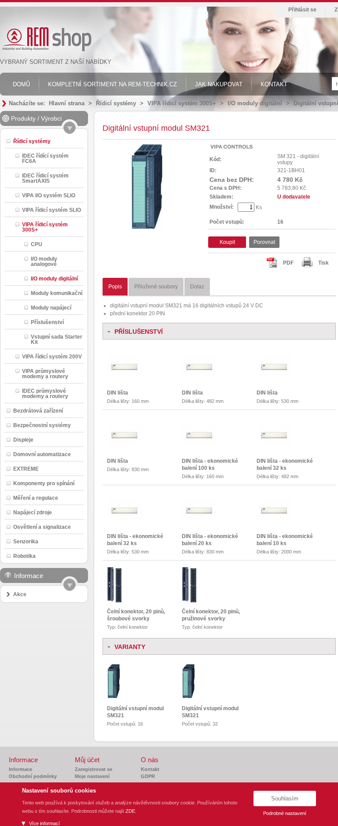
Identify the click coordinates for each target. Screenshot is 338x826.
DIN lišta (117, 393)
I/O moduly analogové (44, 261)
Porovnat (264, 242)
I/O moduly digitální (255, 103)
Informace (20, 769)
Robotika (24, 556)
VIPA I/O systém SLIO (48, 195)
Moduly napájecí (51, 307)
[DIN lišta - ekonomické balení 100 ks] (199, 444)
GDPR (148, 776)
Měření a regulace (35, 498)
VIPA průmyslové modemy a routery (45, 373)
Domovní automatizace (42, 454)
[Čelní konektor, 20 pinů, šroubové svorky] (114, 600)
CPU (36, 244)
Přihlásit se (302, 10)
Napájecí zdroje (32, 512)
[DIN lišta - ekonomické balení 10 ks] (274, 519)
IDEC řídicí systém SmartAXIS (45, 178)
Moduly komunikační (56, 293)
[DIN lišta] (125, 375)
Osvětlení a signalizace (42, 527)
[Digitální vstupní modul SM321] (113, 697)
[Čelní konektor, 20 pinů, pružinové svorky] (189, 600)
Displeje (23, 439)
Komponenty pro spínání (43, 483)
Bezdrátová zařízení (38, 410)
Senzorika (25, 541)
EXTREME (26, 469)
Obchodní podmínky (33, 776)
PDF (288, 263)
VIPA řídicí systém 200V (52, 356)
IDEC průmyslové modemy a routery (45, 393)
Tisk (323, 263)
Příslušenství (47, 322)
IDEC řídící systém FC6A (45, 158)
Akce (19, 594)
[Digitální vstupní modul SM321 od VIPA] (147, 229)
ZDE (130, 811)
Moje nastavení (92, 776)
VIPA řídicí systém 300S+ (181, 103)
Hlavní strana (66, 103)
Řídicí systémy (116, 103)
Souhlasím (284, 798)
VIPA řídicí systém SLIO (51, 210)
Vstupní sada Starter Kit (56, 339)
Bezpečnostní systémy (42, 425)
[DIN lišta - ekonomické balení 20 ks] (199, 519)
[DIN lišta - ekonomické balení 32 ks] (274, 444)
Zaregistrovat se (93, 769)
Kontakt (150, 769)
